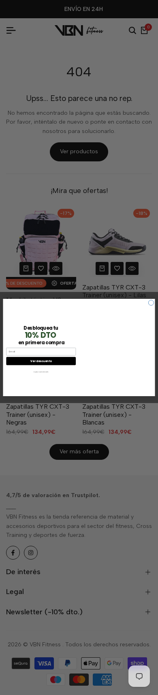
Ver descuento (40, 361)
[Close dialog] (151, 302)
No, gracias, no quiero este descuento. (41, 371)
